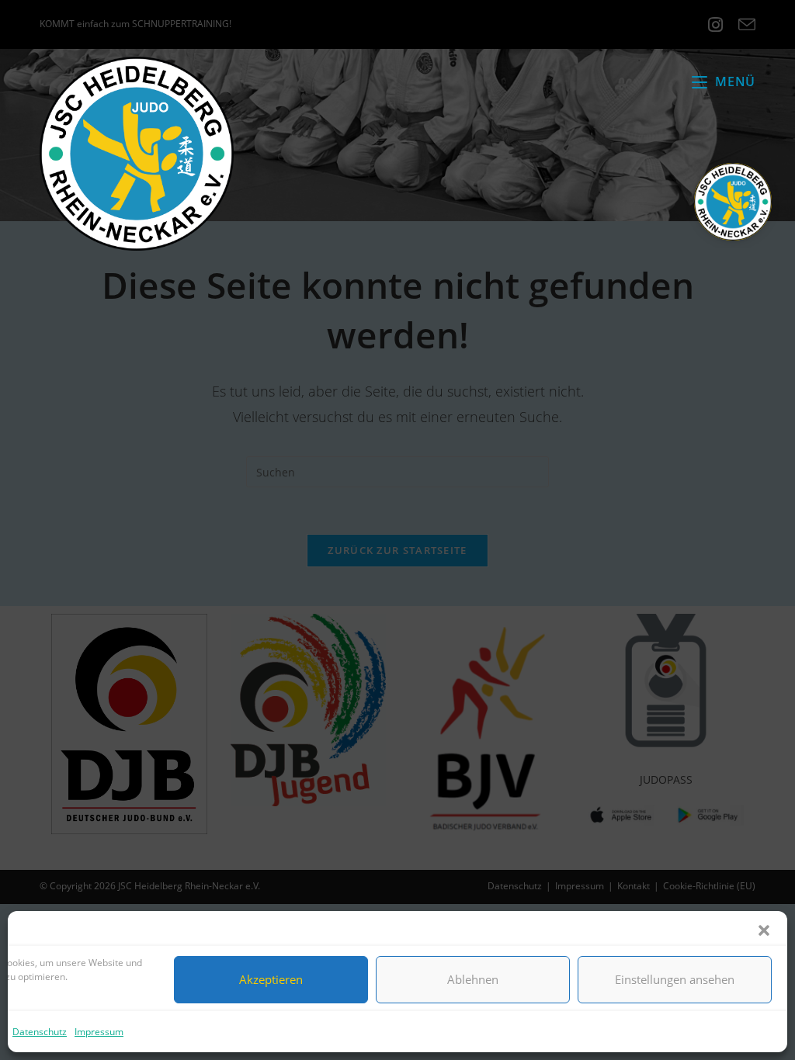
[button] (764, 930)
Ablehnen (472, 979)
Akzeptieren (271, 979)
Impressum (99, 1031)
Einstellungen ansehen (674, 979)
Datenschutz (39, 1031)
